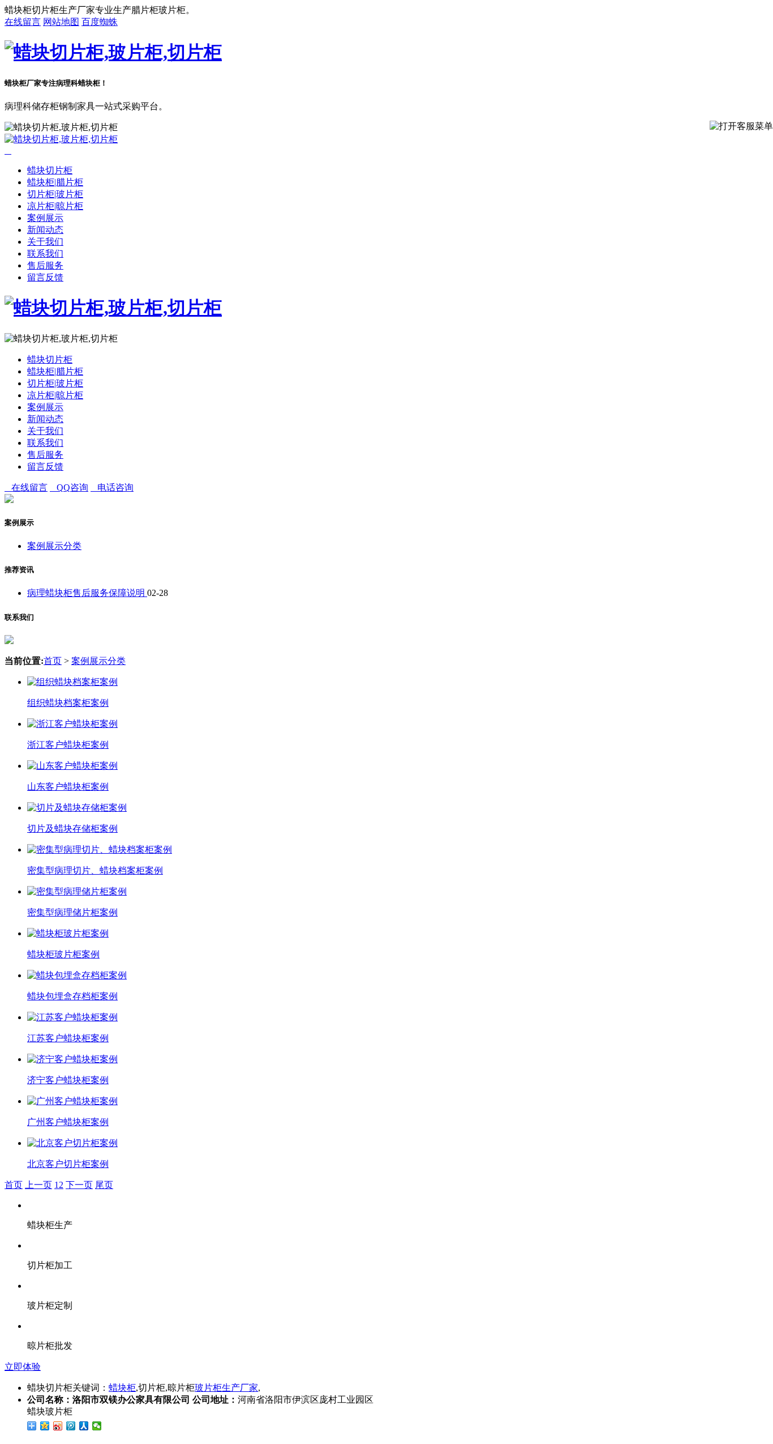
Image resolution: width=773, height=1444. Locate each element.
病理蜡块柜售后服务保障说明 (87, 593)
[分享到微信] (97, 1425)
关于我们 (45, 241)
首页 (53, 661)
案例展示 (45, 218)
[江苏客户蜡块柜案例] (72, 1017)
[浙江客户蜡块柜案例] (72, 724)
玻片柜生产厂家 (226, 1387)
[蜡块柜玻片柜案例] (68, 933)
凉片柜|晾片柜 (55, 206)
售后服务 (45, 265)
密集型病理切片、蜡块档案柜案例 (95, 870)
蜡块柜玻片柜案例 (63, 954)
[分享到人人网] (84, 1425)
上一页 (38, 1185)
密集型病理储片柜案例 (72, 912)
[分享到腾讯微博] (71, 1425)
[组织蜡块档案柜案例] (72, 682)
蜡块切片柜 (49, 170)
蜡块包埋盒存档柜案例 (72, 996)
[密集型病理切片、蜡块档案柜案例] (99, 849)
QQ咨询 (69, 487)
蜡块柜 (122, 1387)
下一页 (79, 1185)
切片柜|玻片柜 (55, 194)
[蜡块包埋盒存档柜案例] (77, 975)
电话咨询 (112, 487)
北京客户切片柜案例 (68, 1164)
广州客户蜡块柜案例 (68, 1122)
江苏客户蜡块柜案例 (68, 1038)
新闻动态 (45, 230)
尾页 (104, 1185)
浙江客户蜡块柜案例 (68, 744)
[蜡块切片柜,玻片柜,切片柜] (113, 52)
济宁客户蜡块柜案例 (68, 1080)
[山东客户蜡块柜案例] (72, 765)
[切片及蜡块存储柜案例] (77, 807)
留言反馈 (45, 277)
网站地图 (61, 22)
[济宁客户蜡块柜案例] (72, 1059)
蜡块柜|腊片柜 (55, 182)
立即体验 (23, 1366)
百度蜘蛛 (99, 22)
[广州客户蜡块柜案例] (72, 1101)
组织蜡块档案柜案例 (68, 703)
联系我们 (45, 253)
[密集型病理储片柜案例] (77, 891)
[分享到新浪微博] (58, 1425)
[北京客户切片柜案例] (72, 1143)
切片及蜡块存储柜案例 (72, 828)
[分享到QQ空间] (45, 1425)
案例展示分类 (54, 546)
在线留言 (23, 22)
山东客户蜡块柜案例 (68, 786)
